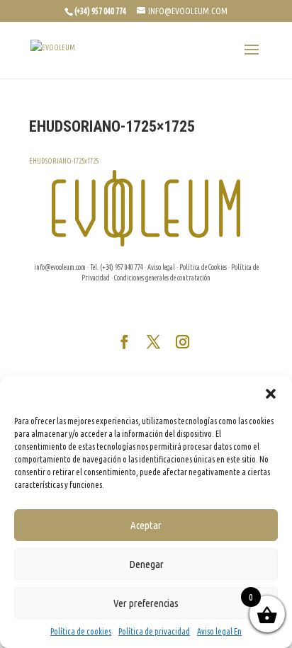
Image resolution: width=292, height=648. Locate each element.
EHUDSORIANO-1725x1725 (64, 161)
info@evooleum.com (60, 267)
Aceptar (146, 525)
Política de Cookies (203, 267)
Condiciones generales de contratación (162, 278)
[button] (271, 394)
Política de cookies (80, 631)
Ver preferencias (146, 603)
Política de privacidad (154, 631)
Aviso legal (161, 267)
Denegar (146, 564)
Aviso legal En (219, 631)
